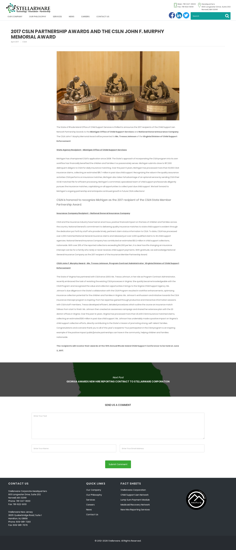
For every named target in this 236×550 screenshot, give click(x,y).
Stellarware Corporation (133, 489)
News (71, 16)
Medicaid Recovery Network (135, 504)
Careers (85, 16)
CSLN (24, 42)
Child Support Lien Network (134, 494)
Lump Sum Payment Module (135, 499)
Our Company (15, 16)
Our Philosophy (37, 16)
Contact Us (102, 16)
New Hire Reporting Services (135, 509)
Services (57, 16)
